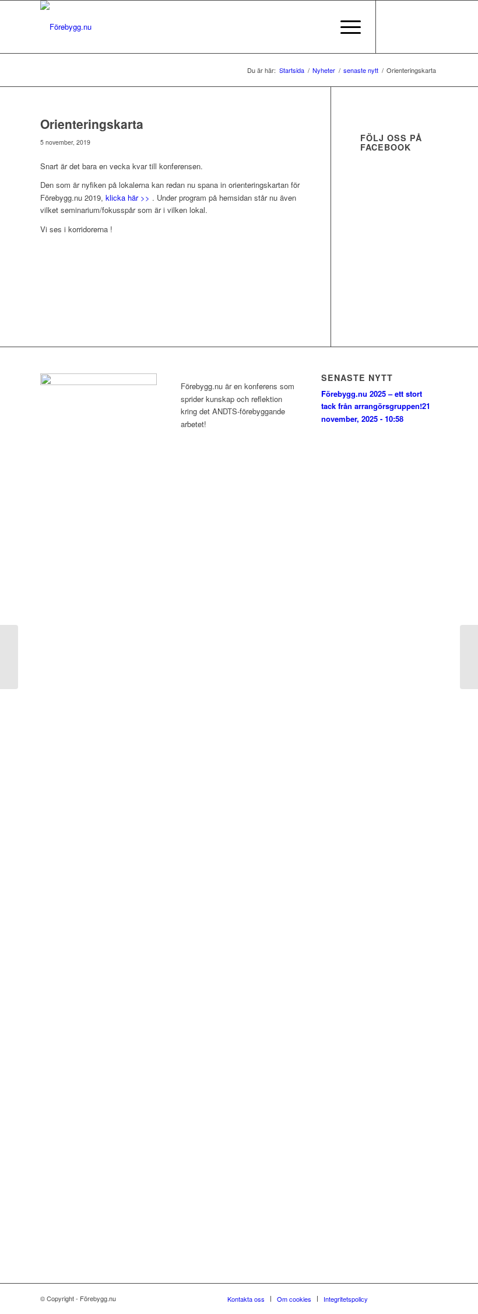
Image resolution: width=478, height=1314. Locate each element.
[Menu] (345, 27)
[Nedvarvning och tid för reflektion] (469, 657)
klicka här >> (128, 197)
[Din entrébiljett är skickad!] (9, 657)
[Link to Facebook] (394, 27)
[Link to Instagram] (411, 27)
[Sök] (317, 27)
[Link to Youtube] (429, 27)
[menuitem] (317, 27)
